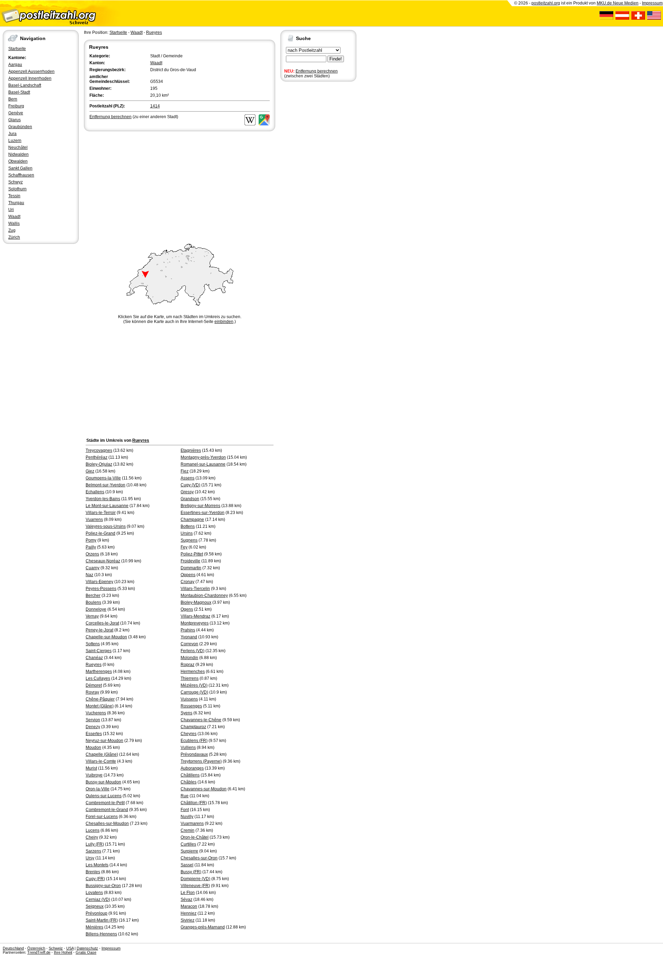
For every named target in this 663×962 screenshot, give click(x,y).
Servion (93, 719)
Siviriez (187, 920)
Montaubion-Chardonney (204, 595)
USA (70, 948)
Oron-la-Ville (97, 789)
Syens (186, 713)
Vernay (92, 616)
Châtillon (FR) (194, 802)
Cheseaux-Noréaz (103, 561)
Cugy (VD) (190, 485)
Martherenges (99, 671)
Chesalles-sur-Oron (199, 858)
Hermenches (193, 671)
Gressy (187, 491)
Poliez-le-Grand (100, 533)
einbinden (223, 321)
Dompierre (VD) (195, 878)
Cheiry (92, 837)
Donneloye (96, 609)
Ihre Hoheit (63, 952)
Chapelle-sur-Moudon (106, 637)
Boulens (93, 602)
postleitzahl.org (545, 3)
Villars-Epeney (99, 581)
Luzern (14, 140)
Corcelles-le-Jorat (102, 623)
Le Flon (188, 892)
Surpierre (189, 851)
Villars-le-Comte (101, 761)
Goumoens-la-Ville (103, 478)
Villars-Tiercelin (195, 588)
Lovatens (94, 892)
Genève (15, 113)
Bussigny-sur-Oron (103, 885)
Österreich (36, 948)
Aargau (15, 64)
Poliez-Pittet (192, 554)
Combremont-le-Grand (107, 809)
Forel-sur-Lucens (102, 816)
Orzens (92, 554)
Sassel (187, 865)
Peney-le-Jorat (99, 630)
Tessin (14, 195)
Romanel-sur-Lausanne (203, 464)
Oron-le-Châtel (195, 837)
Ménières (94, 927)
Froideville (190, 561)
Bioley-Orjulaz (99, 464)
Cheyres (188, 733)
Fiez (185, 471)
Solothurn (17, 189)
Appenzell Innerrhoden (29, 78)
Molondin (189, 657)
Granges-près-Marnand (203, 927)
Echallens (95, 491)
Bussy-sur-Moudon (103, 782)
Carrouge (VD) (194, 692)
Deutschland (13, 948)
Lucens (92, 830)
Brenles (93, 871)
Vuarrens (94, 519)
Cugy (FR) (95, 878)
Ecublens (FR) (194, 740)
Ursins (187, 533)
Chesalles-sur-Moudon (107, 823)
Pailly (91, 547)
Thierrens (190, 678)
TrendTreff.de (38, 952)
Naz (89, 574)
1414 (155, 106)
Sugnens (189, 540)
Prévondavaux (194, 754)
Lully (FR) (95, 844)
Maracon (189, 906)
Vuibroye (94, 775)
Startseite (17, 48)
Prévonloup (96, 913)
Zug (12, 230)
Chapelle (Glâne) (102, 754)
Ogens (187, 609)
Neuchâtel (18, 147)
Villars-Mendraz (195, 616)
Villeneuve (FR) (195, 885)
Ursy (90, 858)
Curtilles (188, 844)
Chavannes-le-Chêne (201, 719)
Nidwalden (18, 154)
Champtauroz (193, 726)
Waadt (14, 216)
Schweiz (56, 948)
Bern (12, 99)
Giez (90, 471)
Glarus (14, 119)
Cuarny (92, 567)
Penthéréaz (96, 457)
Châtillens (190, 775)
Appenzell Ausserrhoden (31, 71)
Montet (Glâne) (100, 706)
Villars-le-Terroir (101, 512)
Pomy (91, 540)
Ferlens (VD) (192, 650)
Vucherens (96, 713)
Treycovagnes (99, 450)
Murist (91, 768)
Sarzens (93, 851)
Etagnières (191, 450)
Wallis (14, 223)
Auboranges (192, 768)
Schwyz (15, 182)
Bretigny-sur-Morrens (200, 505)
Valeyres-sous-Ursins (106, 526)
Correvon (189, 643)
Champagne (192, 519)
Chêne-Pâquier (100, 699)
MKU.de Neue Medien (617, 3)
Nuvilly (187, 816)
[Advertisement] (179, 184)
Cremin (187, 830)
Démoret (94, 685)
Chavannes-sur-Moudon (204, 789)
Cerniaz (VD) (98, 899)
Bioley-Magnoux (196, 602)
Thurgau (16, 202)
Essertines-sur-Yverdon (202, 512)
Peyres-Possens (101, 588)
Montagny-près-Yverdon (203, 457)
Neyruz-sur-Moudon (104, 740)
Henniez (188, 913)
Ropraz (187, 664)
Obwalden (18, 161)
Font (185, 809)
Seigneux (95, 906)
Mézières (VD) (194, 685)
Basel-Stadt (19, 92)
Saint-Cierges (99, 650)
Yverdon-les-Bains (103, 498)
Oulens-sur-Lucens (104, 795)
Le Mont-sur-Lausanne (107, 505)
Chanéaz (94, 657)
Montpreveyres (195, 623)
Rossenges (191, 706)
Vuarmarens (192, 823)
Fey (184, 547)
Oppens (188, 574)
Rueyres (154, 32)
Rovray (92, 692)
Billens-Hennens (101, 934)
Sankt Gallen (20, 168)
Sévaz (186, 899)
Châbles (188, 782)
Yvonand (189, 637)
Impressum (652, 3)
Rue (185, 795)
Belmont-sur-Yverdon (105, 485)
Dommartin (191, 567)
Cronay (187, 581)
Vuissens (189, 699)
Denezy (93, 726)
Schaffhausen (21, 175)
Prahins (188, 630)
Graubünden (20, 126)
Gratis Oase (86, 952)
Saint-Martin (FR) (102, 920)
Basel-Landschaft (24, 85)
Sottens (93, 643)
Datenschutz (87, 948)
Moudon (93, 747)
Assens (187, 478)
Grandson (190, 498)
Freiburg (16, 106)
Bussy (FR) (191, 871)
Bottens (188, 526)
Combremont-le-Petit (105, 802)
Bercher (93, 595)
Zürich (14, 237)
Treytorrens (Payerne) (201, 761)
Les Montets (97, 865)
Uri (11, 209)
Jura (12, 133)
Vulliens (188, 747)
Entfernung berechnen (317, 71)
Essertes (94, 733)
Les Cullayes (98, 678)
